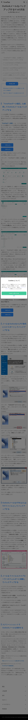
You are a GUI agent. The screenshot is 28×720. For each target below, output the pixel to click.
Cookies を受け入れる (14, 293)
